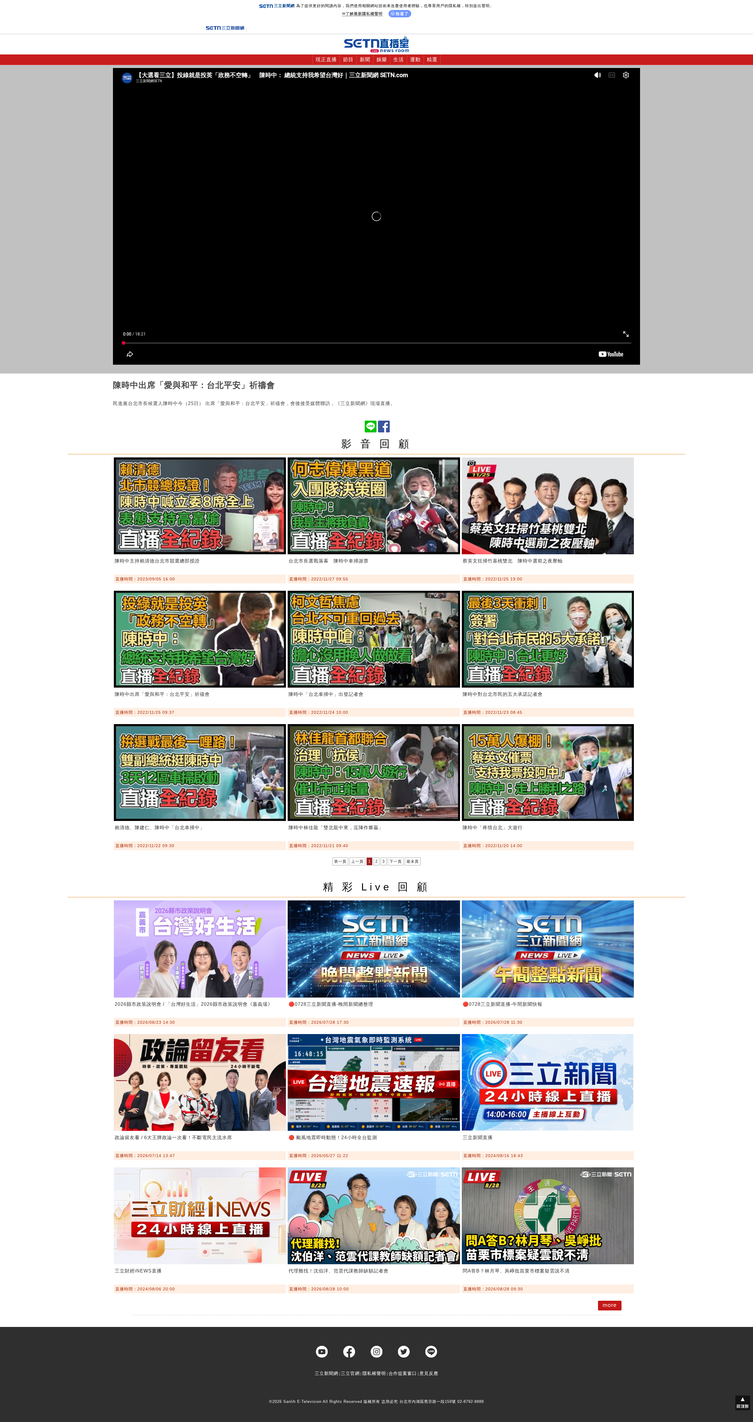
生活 (398, 59)
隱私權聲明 (374, 1373)
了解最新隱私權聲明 (364, 13)
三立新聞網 (326, 1373)
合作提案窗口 (403, 1373)
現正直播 (326, 59)
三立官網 (350, 1373)
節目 (348, 59)
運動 (415, 59)
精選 (432, 59)
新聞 (365, 59)
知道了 (402, 13)
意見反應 (428, 1373)
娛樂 (381, 59)
